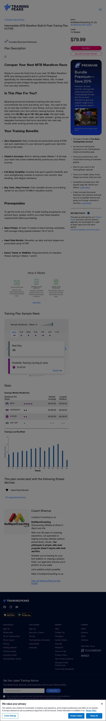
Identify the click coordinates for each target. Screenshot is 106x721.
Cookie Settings (10, 716)
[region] (53, 710)
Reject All (94, 716)
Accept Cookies (76, 716)
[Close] (102, 704)
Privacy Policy (91, 711)
